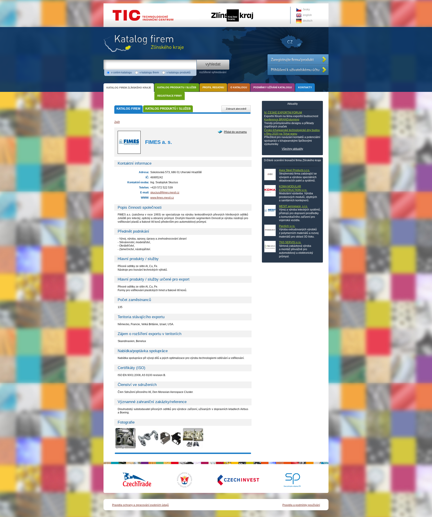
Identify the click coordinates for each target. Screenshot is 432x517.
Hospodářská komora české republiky (188, 480)
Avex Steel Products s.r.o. (294, 170)
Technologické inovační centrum (123, 5)
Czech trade (137, 480)
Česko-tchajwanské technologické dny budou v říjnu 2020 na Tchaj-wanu (292, 132)
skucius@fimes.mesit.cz (164, 192)
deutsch (308, 20)
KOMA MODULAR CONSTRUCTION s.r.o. (293, 188)
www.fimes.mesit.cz (162, 197)
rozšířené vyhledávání (212, 72)
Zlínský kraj (216, 5)
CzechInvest (233, 480)
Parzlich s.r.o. (287, 226)
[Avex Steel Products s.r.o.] (270, 174)
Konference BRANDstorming (281, 119)
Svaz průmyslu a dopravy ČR (289, 480)
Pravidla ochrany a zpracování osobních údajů (140, 505)
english (307, 15)
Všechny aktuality (292, 148)
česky (306, 9)
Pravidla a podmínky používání (301, 505)
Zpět (117, 122)
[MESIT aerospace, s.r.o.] (270, 210)
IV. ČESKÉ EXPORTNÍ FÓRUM (283, 112)
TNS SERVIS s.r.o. (290, 242)
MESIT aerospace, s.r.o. (293, 206)
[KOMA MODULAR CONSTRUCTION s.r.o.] (270, 191)
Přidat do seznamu (235, 132)
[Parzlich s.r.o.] (270, 230)
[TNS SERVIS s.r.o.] (270, 246)
